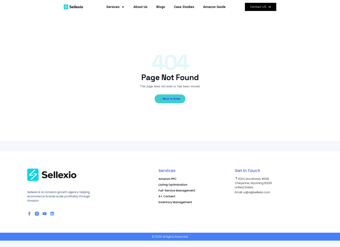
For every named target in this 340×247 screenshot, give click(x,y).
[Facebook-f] (29, 214)
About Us (141, 7)
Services (113, 7)
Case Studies (184, 7)
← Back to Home (170, 98)
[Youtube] (44, 214)
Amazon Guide (214, 7)
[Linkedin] (52, 214)
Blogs (160, 7)
